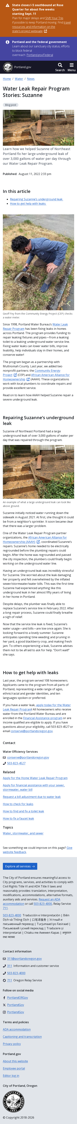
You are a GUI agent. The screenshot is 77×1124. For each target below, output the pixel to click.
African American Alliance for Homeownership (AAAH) (35, 539)
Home (7, 79)
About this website (15, 1061)
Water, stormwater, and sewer (23, 833)
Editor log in (11, 1076)
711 (5, 908)
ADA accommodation (17, 1029)
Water (19, 79)
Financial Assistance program (42, 718)
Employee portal (14, 1068)
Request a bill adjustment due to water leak (32, 797)
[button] (60, 67)
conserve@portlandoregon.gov (32, 731)
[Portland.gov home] (17, 67)
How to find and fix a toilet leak (23, 811)
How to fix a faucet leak (18, 818)
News (31, 79)
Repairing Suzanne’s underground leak (36, 199)
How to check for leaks (18, 804)
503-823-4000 (43, 904)
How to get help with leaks (28, 204)
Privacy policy (12, 1044)
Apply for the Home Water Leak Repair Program (35, 778)
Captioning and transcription (22, 1037)
